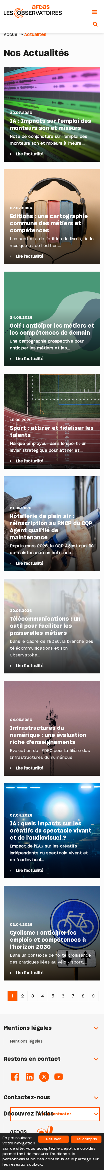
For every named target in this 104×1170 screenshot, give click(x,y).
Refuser (53, 1139)
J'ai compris (86, 1139)
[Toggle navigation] (94, 12)
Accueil (11, 35)
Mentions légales (26, 1041)
